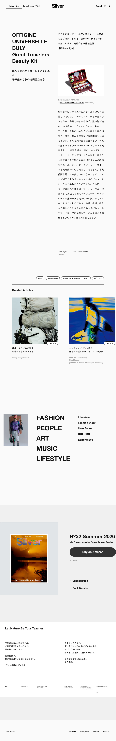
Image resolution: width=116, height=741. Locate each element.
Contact (106, 732)
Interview (84, 417)
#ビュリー (98, 278)
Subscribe (14, 7)
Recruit (96, 732)
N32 (31, 6)
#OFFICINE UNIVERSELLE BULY (76, 278)
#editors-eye (53, 278)
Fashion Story (86, 423)
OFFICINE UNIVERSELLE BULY (72, 103)
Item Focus (85, 428)
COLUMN (84, 434)
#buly (40, 278)
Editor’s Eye (85, 440)
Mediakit (72, 732)
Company (84, 732)
